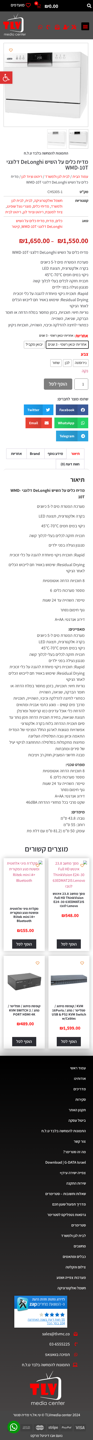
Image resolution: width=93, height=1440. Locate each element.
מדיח (50, 220)
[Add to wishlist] (10, 50)
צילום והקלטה (76, 1267)
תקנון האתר (77, 1109)
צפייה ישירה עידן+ (73, 1172)
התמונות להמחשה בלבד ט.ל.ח (63, 1130)
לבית (28, 200)
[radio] (67, 344)
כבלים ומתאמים (74, 1256)
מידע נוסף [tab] (55, 453)
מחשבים (80, 1246)
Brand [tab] (35, 453)
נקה (85, 371)
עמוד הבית (80, 176)
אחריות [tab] (16, 453)
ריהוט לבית (13, 211)
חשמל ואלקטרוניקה (48, 200)
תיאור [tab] (75, 453)
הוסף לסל (58, 384)
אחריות (81, 336)
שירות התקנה (76, 1183)
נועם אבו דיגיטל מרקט (46, 1435)
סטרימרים (78, 1225)
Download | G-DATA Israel (65, 1162)
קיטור (16, 226)
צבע (84, 354)
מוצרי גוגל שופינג (19, 206)
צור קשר (80, 1141)
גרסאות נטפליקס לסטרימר (66, 1214)
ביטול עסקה (77, 1120)
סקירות (80, 1099)
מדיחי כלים (41, 206)
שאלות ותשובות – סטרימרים (65, 1193)
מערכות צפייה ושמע (71, 1277)
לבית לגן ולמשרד (57, 176)
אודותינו (80, 1078)
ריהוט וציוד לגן (31, 176)
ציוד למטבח (53, 211)
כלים (59, 220)
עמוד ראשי (78, 1068)
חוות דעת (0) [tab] (70, 464)
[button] (6, 77)
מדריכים (79, 1088)
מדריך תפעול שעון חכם (69, 1204)
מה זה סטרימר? (74, 1151)
